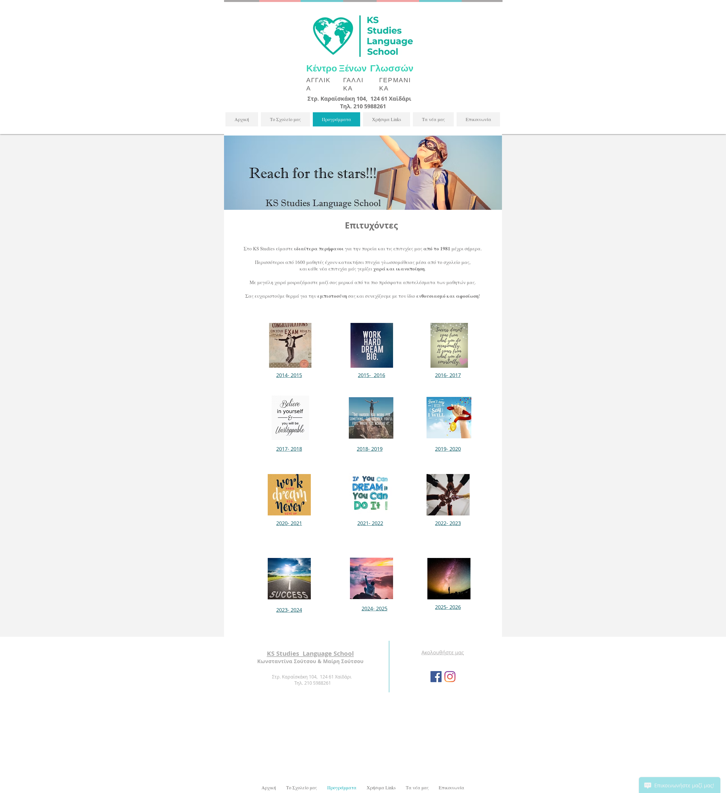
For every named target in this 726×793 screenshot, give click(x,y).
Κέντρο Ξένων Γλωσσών (360, 67)
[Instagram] (449, 676)
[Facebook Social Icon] (436, 676)
